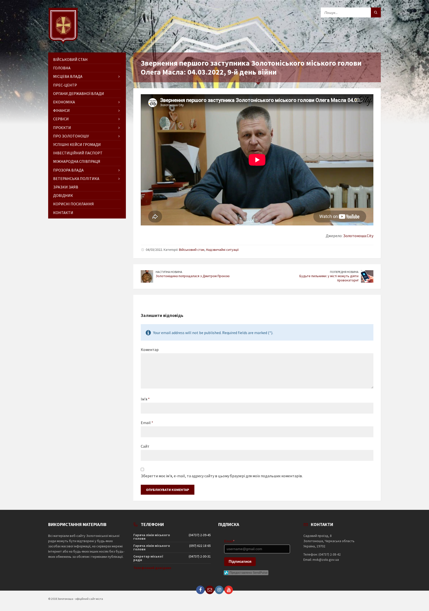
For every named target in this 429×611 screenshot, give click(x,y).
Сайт (145, 446)
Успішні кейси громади (77, 144)
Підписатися (240, 561)
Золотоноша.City (358, 235)
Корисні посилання (73, 203)
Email (147, 422)
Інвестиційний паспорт (78, 152)
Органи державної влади (78, 93)
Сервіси (61, 118)
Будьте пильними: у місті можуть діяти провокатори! (328, 278)
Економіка (64, 101)
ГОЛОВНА (62, 67)
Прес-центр (65, 85)
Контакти (63, 212)
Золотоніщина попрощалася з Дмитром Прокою (193, 276)
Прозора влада (68, 170)
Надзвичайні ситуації (222, 249)
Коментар (150, 349)
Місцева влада (67, 76)
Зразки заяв (65, 186)
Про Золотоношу (71, 135)
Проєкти (62, 127)
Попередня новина (344, 272)
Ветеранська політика (76, 178)
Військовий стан (191, 249)
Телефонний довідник (152, 568)
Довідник (63, 195)
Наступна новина (169, 272)
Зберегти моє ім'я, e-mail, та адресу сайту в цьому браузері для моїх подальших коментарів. (222, 475)
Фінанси (61, 110)
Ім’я (145, 398)
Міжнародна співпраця (76, 161)
